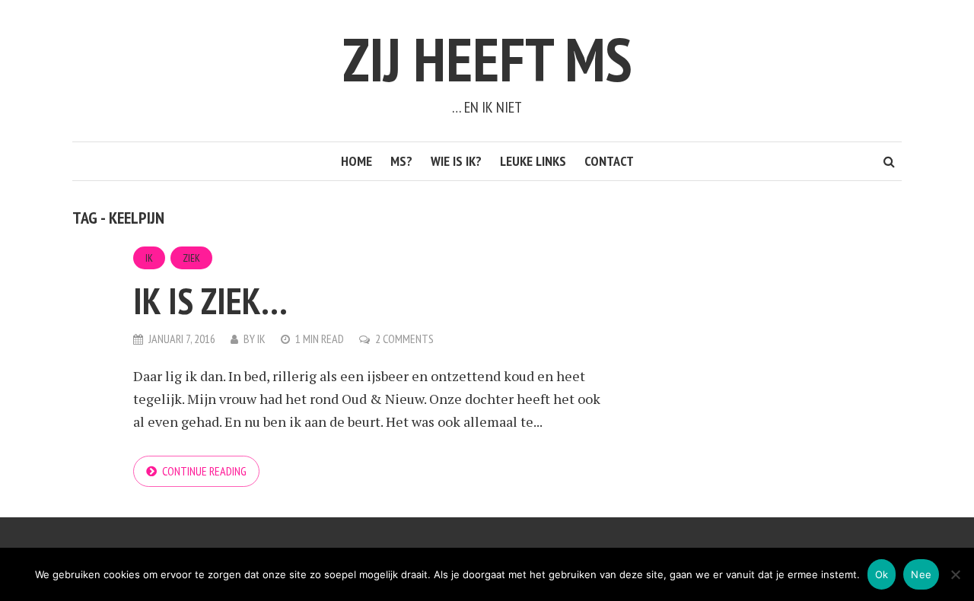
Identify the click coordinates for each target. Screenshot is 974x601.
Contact (609, 161)
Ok (882, 574)
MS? (401, 161)
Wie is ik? (456, 161)
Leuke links (533, 161)
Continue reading (204, 471)
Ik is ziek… (210, 300)
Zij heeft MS (487, 59)
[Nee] (955, 574)
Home (356, 161)
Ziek (191, 258)
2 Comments (404, 338)
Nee (921, 574)
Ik (149, 258)
